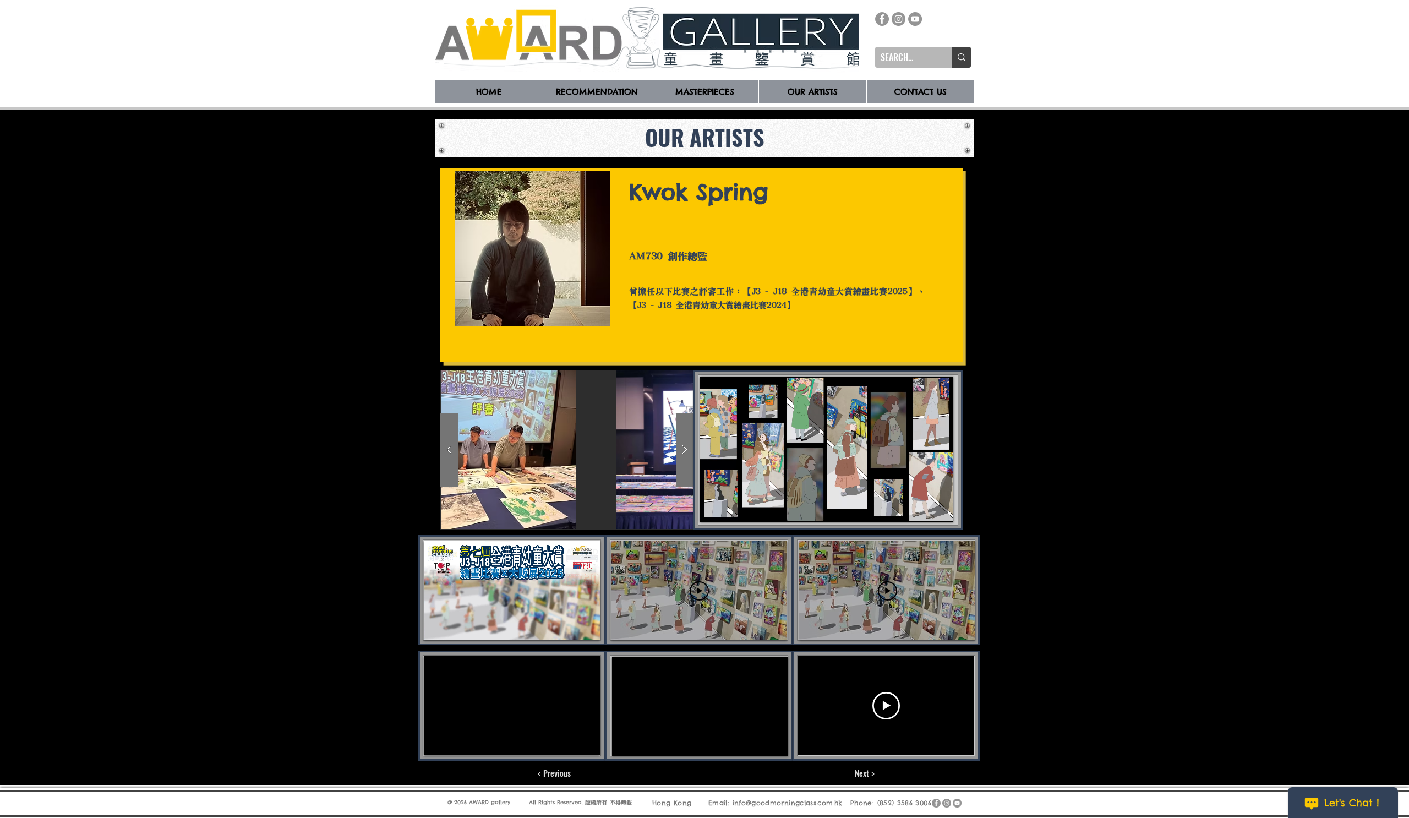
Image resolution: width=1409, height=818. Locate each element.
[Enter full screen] (938, 507)
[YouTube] (915, 19)
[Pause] (714, 507)
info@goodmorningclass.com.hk (788, 803)
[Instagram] (898, 19)
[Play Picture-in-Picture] (920, 507)
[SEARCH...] (961, 57)
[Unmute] (733, 507)
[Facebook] (882, 19)
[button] (630, 449)
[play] (663, 379)
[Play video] (699, 591)
